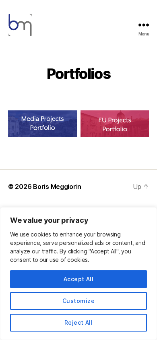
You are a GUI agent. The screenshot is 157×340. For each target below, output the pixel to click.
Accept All (79, 279)
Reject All (78, 322)
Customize (78, 300)
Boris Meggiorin (57, 186)
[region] (78, 273)
